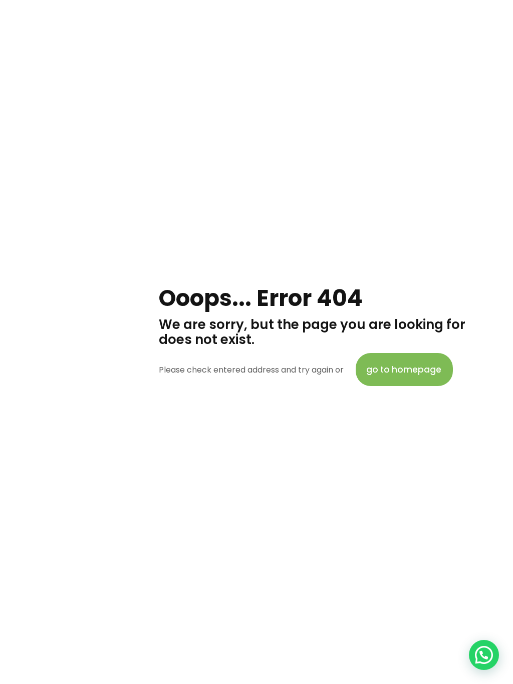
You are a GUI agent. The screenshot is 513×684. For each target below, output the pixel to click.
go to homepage (403, 370)
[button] (484, 655)
